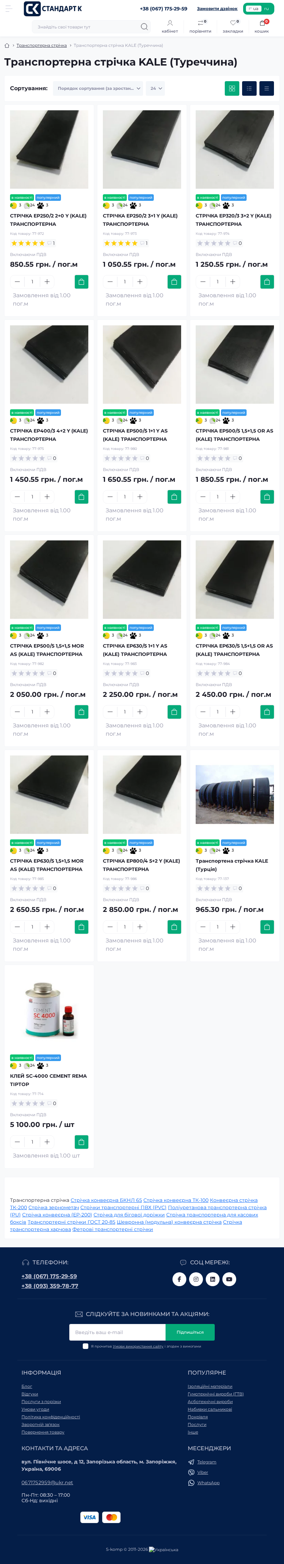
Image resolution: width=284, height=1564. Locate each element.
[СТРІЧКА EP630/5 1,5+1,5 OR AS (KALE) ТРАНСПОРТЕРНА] (235, 579)
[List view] (249, 88)
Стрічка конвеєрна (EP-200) (57, 1215)
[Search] (144, 26)
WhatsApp (208, 1482)
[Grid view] (232, 88)
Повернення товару (42, 1432)
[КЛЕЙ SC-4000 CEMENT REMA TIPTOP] (49, 1010)
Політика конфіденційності (50, 1416)
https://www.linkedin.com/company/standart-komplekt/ (213, 1279)
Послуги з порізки (41, 1401)
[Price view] (266, 88)
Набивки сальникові (210, 1409)
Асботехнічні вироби (210, 1401)
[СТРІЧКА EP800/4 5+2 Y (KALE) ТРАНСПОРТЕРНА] (142, 794)
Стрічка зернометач (53, 1207)
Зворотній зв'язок (40, 1424)
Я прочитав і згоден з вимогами (146, 1346)
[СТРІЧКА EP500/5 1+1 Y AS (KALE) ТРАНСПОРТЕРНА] (142, 364)
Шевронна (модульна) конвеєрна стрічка (169, 1222)
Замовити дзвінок (217, 8)
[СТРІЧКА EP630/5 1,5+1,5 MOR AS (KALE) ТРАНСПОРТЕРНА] (49, 794)
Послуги (197, 1424)
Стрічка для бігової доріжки (129, 1215)
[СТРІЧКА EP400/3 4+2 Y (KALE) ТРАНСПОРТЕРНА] (49, 364)
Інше (193, 1432)
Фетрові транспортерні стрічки (112, 1229)
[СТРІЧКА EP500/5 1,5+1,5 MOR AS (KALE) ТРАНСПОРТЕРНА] (49, 579)
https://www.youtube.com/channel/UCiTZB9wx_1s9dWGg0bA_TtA (229, 1279)
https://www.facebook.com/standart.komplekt (179, 1279)
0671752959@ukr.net (47, 1482)
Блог (26, 1386)
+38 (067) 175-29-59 (49, 1276)
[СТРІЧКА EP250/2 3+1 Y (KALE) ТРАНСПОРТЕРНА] (142, 149)
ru (266, 8)
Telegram (206, 1461)
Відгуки (29, 1393)
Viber (202, 1472)
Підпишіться (190, 1332)
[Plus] (47, 282)
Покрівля (198, 1416)
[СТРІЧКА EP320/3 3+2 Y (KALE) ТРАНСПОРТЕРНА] (235, 149)
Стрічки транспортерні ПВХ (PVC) (123, 1207)
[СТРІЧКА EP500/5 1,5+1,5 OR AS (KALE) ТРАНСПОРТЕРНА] (235, 364)
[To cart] (81, 282)
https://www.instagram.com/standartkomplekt (196, 1279)
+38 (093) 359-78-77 (49, 1286)
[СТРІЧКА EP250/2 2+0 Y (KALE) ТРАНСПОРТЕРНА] (49, 149)
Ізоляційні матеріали (210, 1386)
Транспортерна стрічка (42, 45)
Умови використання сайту (138, 1346)
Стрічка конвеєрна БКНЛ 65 (106, 1200)
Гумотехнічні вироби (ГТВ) (216, 1393)
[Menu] (9, 8)
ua (255, 8)
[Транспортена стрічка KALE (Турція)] (235, 794)
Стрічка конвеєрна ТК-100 (175, 1200)
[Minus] (17, 282)
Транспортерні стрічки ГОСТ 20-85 (71, 1222)
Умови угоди (35, 1409)
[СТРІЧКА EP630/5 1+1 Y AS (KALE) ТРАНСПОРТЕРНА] (142, 579)
